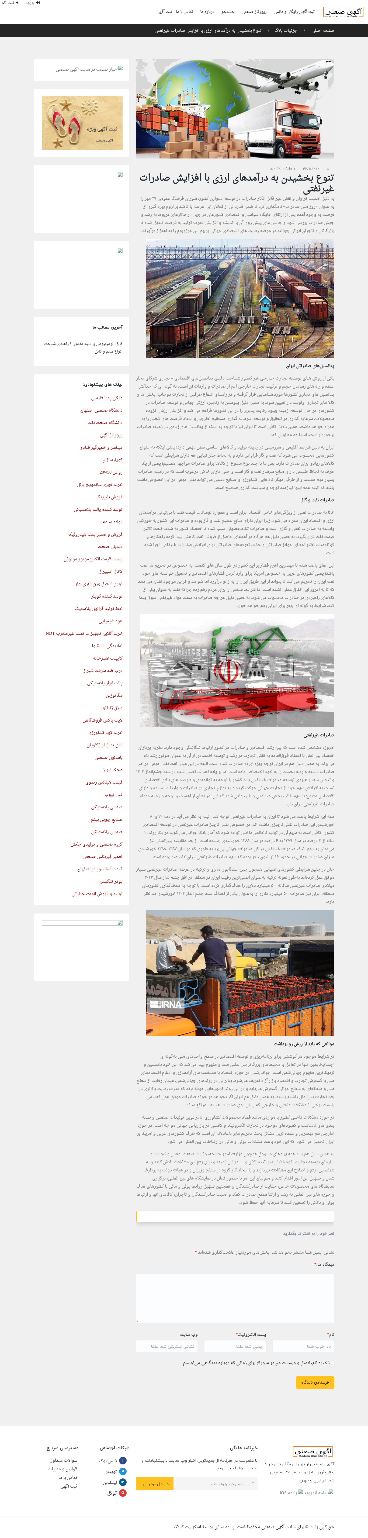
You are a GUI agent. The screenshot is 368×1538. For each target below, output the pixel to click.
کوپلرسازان (112, 460)
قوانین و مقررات (62, 1469)
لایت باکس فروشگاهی (102, 720)
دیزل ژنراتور (112, 708)
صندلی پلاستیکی (107, 807)
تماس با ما (184, 12)
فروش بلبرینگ (109, 497)
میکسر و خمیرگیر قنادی (101, 448)
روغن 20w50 (111, 472)
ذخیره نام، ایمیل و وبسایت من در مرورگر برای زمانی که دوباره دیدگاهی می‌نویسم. (256, 1363)
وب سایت (189, 1335)
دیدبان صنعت (110, 547)
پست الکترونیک (251, 1335)
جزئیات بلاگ (286, 31)
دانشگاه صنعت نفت (105, 423)
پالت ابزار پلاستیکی (105, 683)
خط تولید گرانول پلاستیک (99, 609)
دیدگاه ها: (324, 1264)
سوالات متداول (63, 1461)
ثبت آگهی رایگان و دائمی (294, 12)
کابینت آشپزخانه (108, 658)
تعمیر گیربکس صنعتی (103, 857)
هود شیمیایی (111, 621)
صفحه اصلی (322, 31)
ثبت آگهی (164, 12)
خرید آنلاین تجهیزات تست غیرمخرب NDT (84, 634)
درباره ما (207, 12)
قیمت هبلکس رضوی (104, 782)
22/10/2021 (312, 168)
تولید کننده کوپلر (107, 596)
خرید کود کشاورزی (105, 733)
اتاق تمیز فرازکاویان (105, 745)
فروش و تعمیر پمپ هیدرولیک (95, 534)
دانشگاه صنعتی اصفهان (101, 410)
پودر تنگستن (111, 882)
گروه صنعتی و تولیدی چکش (97, 844)
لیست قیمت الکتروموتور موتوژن (93, 559)
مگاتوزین (114, 696)
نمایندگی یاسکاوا (107, 646)
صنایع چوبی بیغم (107, 820)
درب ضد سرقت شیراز (103, 671)
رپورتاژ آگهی (111, 435)
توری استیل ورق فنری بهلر (99, 584)
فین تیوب (114, 795)
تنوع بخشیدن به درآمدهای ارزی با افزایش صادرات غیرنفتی (208, 31)
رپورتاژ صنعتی (254, 12)
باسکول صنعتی (109, 758)
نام (330, 1335)
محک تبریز (113, 770)
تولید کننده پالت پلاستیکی (98, 510)
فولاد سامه (113, 522)
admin (290, 168)
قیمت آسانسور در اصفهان (100, 869)
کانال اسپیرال (110, 572)
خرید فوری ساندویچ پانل (100, 485)
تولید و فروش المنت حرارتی (97, 894)
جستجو (228, 12)
